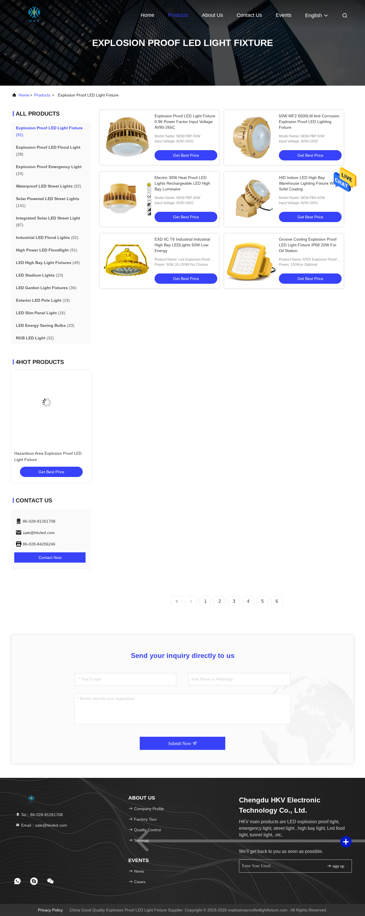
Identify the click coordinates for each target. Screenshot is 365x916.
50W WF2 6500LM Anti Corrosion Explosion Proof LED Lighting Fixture (309, 122)
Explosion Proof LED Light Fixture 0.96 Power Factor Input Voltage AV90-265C (185, 122)
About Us (212, 15)
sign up (337, 866)
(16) (40, 313)
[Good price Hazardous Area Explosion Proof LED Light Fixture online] (51, 407)
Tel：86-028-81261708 (41, 814)
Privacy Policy (50, 910)
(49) (48, 262)
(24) (49, 170)
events (283, 15)
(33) (45, 325)
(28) (48, 150)
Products (178, 15)
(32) (35, 338)
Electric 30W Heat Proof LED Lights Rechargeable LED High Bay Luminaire (182, 183)
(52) (47, 237)
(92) (48, 186)
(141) (47, 202)
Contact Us (249, 15)
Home (147, 15)
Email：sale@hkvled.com (43, 825)
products (42, 95)
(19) (43, 300)
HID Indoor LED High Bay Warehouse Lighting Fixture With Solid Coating (308, 183)
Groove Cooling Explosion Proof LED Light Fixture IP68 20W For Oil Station (307, 245)
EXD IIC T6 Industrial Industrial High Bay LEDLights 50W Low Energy (182, 245)
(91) (49, 131)
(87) (48, 221)
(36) (46, 287)
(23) (39, 275)
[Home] (34, 14)
